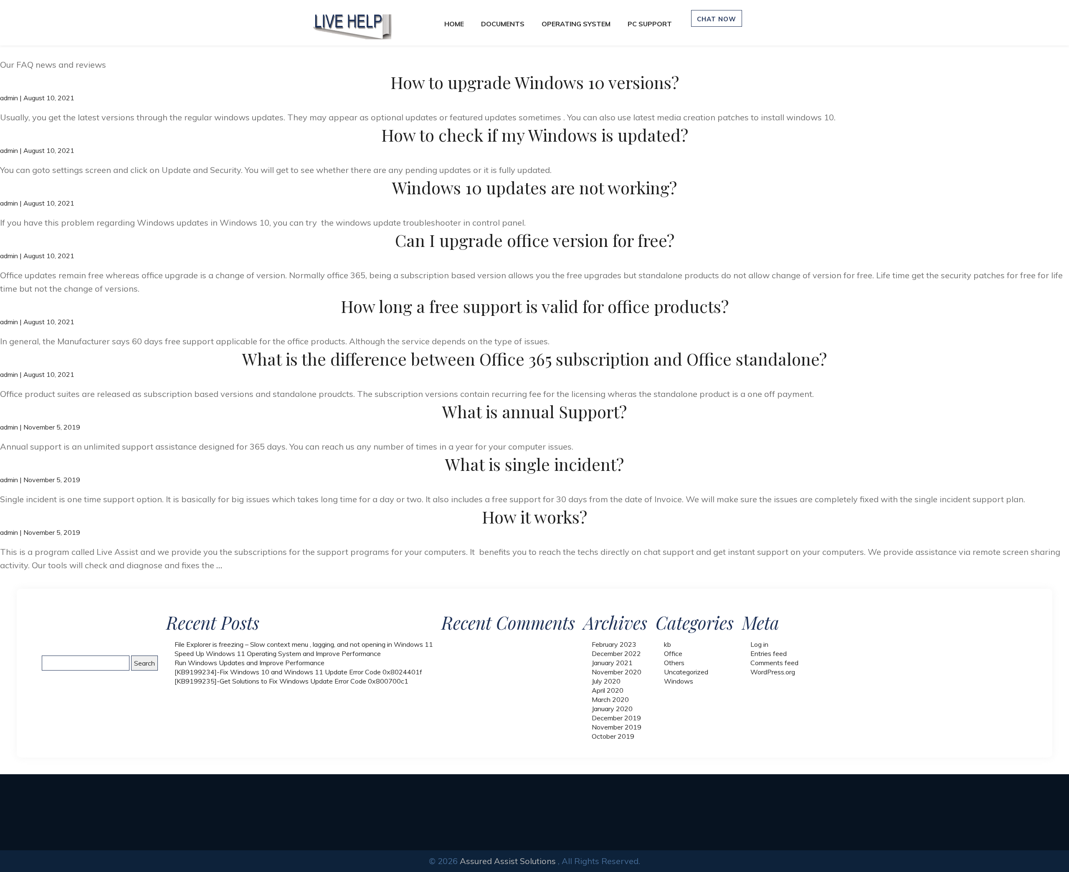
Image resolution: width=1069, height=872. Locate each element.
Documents (502, 24)
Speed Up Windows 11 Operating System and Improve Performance (278, 653)
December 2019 (616, 718)
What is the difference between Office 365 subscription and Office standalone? (534, 359)
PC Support (650, 24)
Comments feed (774, 662)
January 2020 (612, 708)
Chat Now (716, 19)
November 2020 (616, 672)
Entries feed (768, 653)
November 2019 (616, 727)
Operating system (576, 24)
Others (674, 662)
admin (9, 98)
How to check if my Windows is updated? (534, 135)
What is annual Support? (534, 411)
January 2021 (612, 662)
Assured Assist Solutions (508, 861)
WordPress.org (772, 672)
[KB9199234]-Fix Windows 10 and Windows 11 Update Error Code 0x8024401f (298, 672)
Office (673, 653)
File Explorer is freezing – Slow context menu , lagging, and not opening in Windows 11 (304, 644)
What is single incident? (534, 464)
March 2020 (610, 699)
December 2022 (616, 653)
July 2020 (606, 681)
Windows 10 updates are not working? (534, 187)
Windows (678, 681)
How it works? (534, 517)
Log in (759, 644)
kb (667, 644)
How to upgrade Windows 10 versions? (534, 82)
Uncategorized (686, 672)
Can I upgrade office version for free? (534, 240)
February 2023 (614, 644)
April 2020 (607, 690)
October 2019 (613, 736)
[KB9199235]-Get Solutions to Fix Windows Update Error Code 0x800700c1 (291, 681)
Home (454, 24)
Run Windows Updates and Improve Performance (249, 662)
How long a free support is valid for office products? (535, 306)
